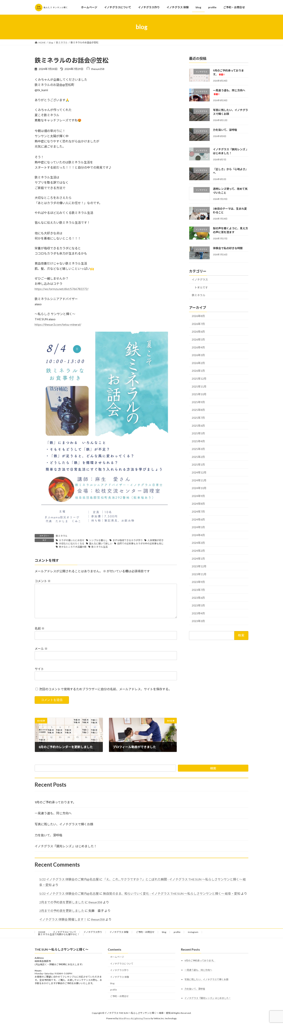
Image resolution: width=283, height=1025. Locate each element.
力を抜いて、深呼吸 (225, 129)
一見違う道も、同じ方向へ (53, 813)
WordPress (125, 1018)
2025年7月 (198, 417)
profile (177, 932)
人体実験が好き (155, 540)
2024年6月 (198, 519)
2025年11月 (199, 386)
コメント (43, 581)
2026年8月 (198, 316)
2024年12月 (199, 472)
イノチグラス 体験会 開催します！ (63, 919)
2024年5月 (198, 527)
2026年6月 (198, 331)
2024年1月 (198, 558)
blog (164, 932)
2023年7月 (198, 589)
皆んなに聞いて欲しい (100, 543)
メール (41, 649)
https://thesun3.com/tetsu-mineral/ (58, 324)
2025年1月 (198, 464)
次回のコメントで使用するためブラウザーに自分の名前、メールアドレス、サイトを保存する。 (105, 689)
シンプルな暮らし (98, 540)
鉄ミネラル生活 (99, 546)
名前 (39, 628)
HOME (41, 932)
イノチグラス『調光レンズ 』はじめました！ (66, 846)
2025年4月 (198, 441)
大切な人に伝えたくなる (71, 543)
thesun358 (95, 902)
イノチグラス (200, 279)
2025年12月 (199, 378)
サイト (39, 669)
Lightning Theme (142, 1018)
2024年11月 (199, 480)
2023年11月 (199, 574)
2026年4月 (198, 347)
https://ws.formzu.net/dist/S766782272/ (62, 289)
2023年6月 (198, 597)
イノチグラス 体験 (119, 932)
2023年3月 (198, 621)
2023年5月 (198, 605)
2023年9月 (198, 582)
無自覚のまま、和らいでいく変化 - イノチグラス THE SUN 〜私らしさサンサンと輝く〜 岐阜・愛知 (171, 893)
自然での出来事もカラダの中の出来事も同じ (140, 543)
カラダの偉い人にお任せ (71, 540)
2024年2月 (198, 550)
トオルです (201, 287)
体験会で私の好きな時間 (228, 248)
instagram (193, 932)
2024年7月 (198, 511)
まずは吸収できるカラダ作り (128, 540)
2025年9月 (198, 402)
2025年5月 (198, 433)
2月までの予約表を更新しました (61, 902)
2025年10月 (199, 394)
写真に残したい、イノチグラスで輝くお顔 (64, 824)
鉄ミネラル (61, 535)
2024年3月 (198, 542)
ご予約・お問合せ (145, 932)
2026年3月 (198, 355)
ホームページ (117, 956)
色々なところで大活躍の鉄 (73, 546)
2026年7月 (198, 323)
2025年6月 (198, 425)
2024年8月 (198, 503)
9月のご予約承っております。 (55, 802)
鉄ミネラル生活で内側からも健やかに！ (59, 934)
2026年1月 (198, 370)
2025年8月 (198, 409)
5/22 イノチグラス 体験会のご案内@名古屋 (69, 879)
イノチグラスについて (64, 932)
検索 (213, 768)
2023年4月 (198, 613)
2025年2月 (198, 456)
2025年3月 (198, 449)
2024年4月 (198, 534)
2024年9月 (198, 495)
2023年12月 (199, 566)
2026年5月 (198, 339)
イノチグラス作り (93, 932)
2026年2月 (198, 362)
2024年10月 (199, 488)
